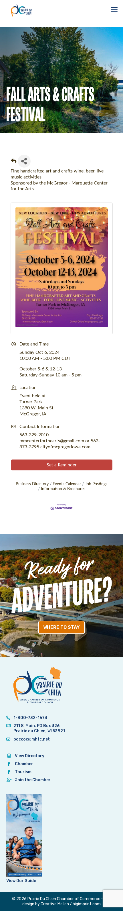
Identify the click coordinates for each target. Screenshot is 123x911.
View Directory (29, 755)
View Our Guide (21, 880)
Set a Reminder (62, 465)
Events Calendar (67, 484)
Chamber (24, 763)
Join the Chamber (33, 780)
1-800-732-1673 (30, 717)
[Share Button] (24, 161)
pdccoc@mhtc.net (31, 739)
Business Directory (32, 484)
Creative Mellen (55, 904)
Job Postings (96, 484)
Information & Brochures (63, 489)
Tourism (23, 771)
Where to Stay (61, 627)
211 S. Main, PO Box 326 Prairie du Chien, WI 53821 (39, 728)
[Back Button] (13, 163)
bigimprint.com (87, 904)
